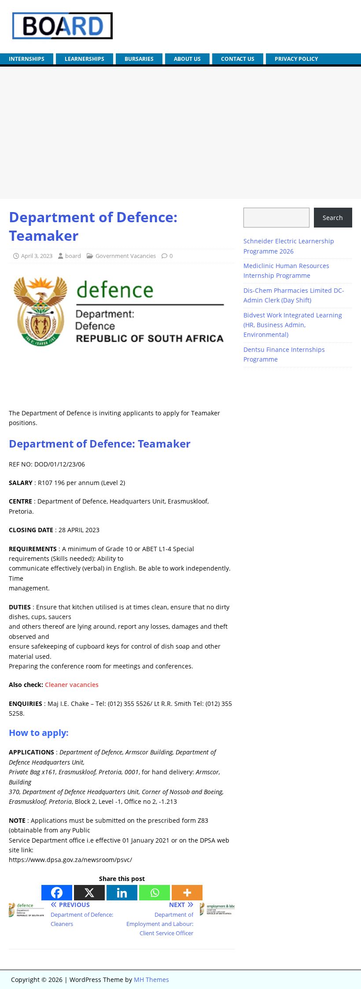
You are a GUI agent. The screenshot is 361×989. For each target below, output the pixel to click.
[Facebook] (56, 892)
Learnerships (84, 59)
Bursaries (139, 59)
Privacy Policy (296, 59)
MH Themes (151, 979)
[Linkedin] (122, 892)
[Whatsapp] (154, 892)
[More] (187, 892)
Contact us (237, 59)
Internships (26, 59)
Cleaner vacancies (72, 684)
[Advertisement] (180, 132)
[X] (89, 892)
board (73, 256)
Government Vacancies (126, 256)
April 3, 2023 (36, 256)
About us (187, 59)
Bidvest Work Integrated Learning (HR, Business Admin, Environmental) (292, 325)
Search (333, 217)
